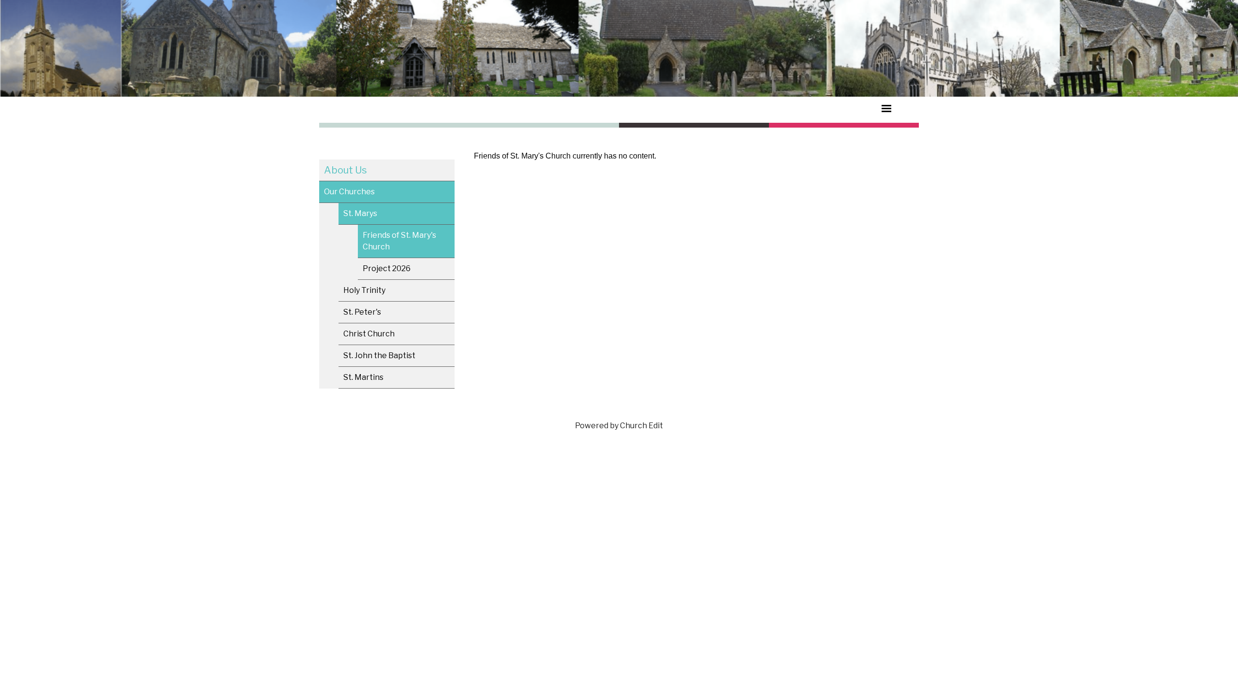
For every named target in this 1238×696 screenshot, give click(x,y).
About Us (345, 170)
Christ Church (369, 333)
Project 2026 (387, 268)
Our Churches (349, 191)
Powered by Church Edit (619, 425)
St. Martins (363, 377)
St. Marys (360, 213)
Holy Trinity (364, 290)
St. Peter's (362, 312)
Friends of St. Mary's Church (399, 241)
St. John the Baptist (379, 355)
